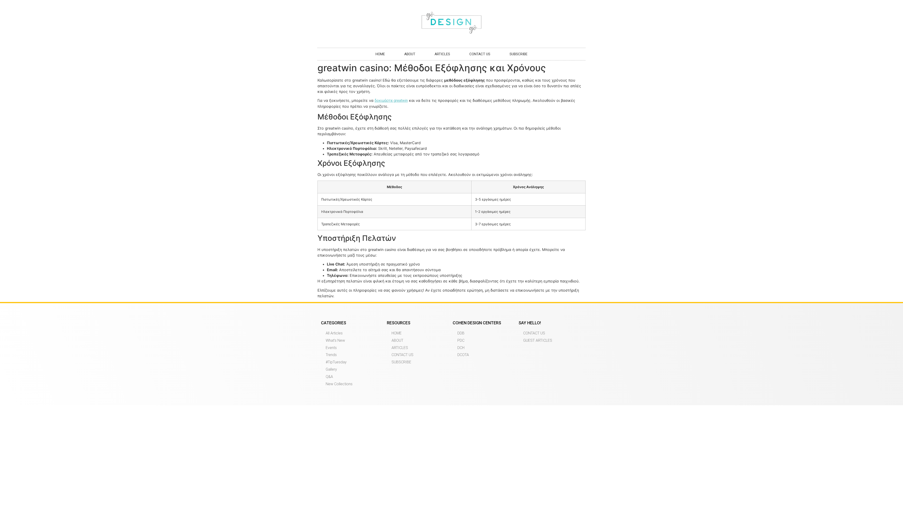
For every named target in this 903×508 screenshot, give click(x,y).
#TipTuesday (336, 362)
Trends (331, 355)
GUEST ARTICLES (537, 340)
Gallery (331, 369)
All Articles (334, 333)
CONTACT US (479, 54)
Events (331, 347)
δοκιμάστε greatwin (391, 100)
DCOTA (463, 355)
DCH (460, 347)
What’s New (335, 340)
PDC (460, 340)
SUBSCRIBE (518, 54)
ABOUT (409, 54)
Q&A (329, 376)
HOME (380, 54)
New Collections (339, 384)
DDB (460, 333)
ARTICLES (442, 54)
